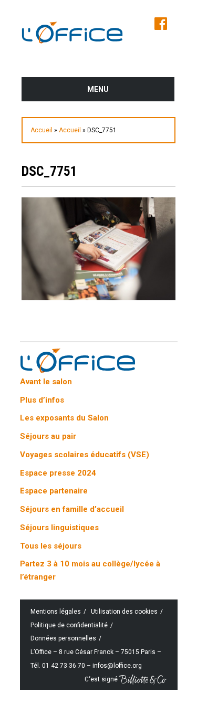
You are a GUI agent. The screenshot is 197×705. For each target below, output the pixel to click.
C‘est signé (102, 678)
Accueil (41, 130)
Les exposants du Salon (64, 418)
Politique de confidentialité (69, 625)
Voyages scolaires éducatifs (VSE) (84, 454)
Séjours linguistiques (59, 527)
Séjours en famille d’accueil (72, 509)
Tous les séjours (50, 546)
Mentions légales (55, 611)
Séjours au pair (48, 436)
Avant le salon (46, 381)
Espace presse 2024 (58, 473)
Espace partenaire (54, 491)
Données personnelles (63, 638)
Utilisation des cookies (124, 611)
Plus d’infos (42, 400)
